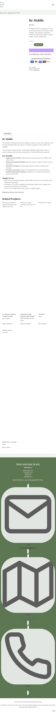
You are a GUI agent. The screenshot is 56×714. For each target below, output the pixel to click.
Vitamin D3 (41, 314)
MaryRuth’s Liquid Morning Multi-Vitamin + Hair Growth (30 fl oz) (27, 316)
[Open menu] (53, 4)
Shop (53, 711)
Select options (7, 323)
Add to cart (38, 44)
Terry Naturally (35, 70)
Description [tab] (7, 133)
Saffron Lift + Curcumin (9, 442)
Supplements (37, 68)
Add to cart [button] (42, 323)
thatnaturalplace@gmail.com (28, 548)
